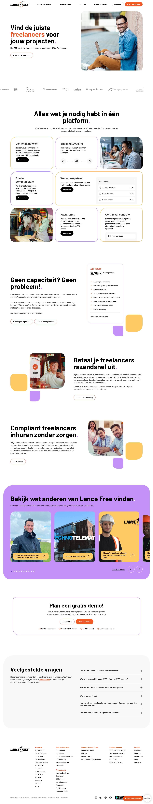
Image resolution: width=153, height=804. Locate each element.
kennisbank (44, 679)
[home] (19, 4)
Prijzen (83, 4)
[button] (43, 4)
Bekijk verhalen (118, 569)
